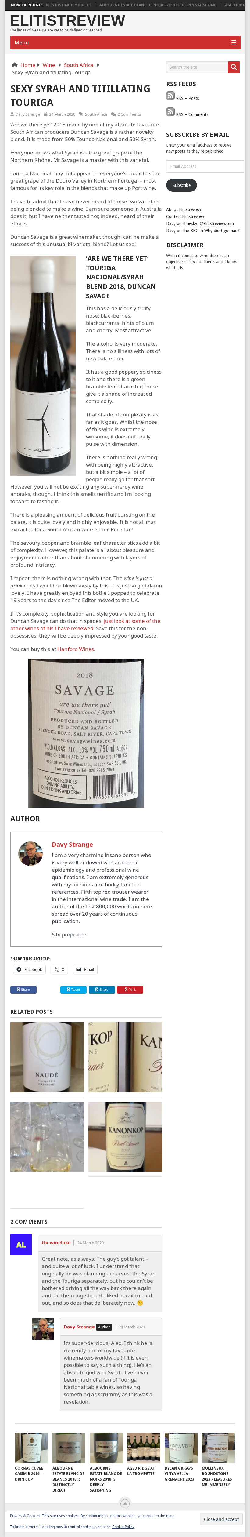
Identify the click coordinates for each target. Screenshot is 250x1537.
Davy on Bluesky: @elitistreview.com (200, 223)
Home (27, 64)
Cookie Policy (123, 1526)
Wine (49, 64)
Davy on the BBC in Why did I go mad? (203, 230)
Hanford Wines (75, 648)
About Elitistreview (183, 209)
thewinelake (56, 1242)
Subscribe (182, 185)
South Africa (79, 64)
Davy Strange (28, 114)
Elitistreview (67, 20)
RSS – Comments (191, 114)
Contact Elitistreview (185, 216)
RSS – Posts (187, 98)
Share (25, 989)
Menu (22, 42)
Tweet (75, 989)
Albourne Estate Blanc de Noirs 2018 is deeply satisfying (138, 5)
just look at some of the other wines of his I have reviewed (85, 624)
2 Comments (129, 114)
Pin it (132, 989)
